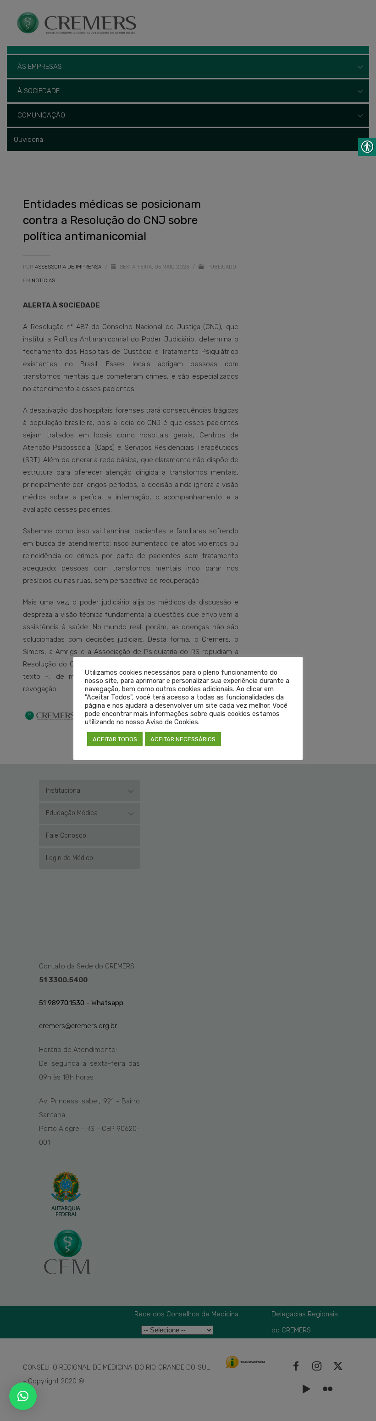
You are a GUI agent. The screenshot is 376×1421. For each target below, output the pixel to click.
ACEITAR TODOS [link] (115, 739)
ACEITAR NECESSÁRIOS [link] (183, 739)
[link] (23, 1396)
